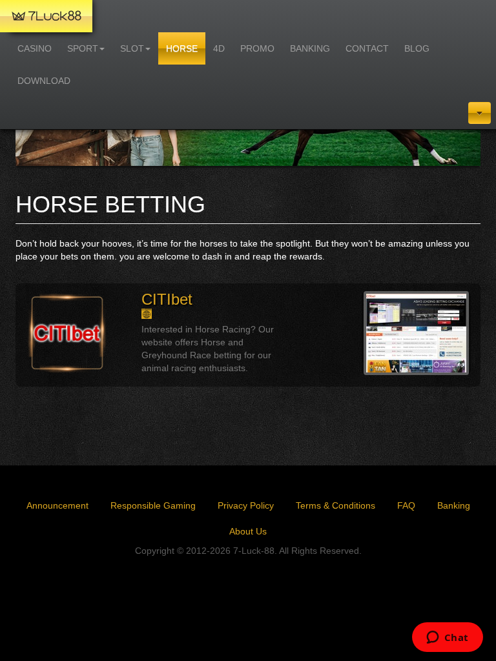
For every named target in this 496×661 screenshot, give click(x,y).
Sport (82, 48)
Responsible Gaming (153, 505)
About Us (248, 531)
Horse (182, 48)
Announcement (57, 505)
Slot (132, 48)
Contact (367, 48)
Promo (257, 48)
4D (219, 48)
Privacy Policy (246, 505)
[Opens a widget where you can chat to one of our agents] (447, 638)
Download (43, 81)
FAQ (406, 505)
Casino (34, 48)
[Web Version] (146, 313)
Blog (416, 48)
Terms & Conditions (335, 505)
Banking (310, 48)
